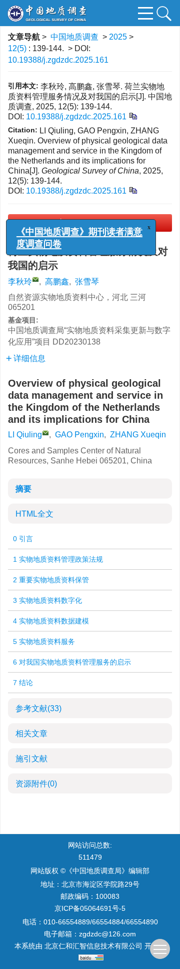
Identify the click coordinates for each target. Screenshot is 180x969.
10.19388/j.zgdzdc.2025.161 (58, 60)
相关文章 (32, 733)
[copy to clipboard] (132, 190)
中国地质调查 (74, 37)
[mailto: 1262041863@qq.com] (45, 432)
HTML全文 (35, 514)
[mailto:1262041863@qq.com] (35, 279)
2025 (118, 37)
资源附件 (36, 783)
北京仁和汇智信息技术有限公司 (93, 946)
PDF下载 (97, 223)
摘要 (24, 488)
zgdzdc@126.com (107, 934)
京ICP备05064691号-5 (90, 908)
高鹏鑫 (57, 281)
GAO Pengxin (79, 434)
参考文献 (39, 708)
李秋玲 (20, 281)
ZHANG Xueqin (138, 434)
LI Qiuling (25, 434)
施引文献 (32, 758)
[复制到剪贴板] (132, 115)
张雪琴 (87, 281)
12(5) (18, 48)
